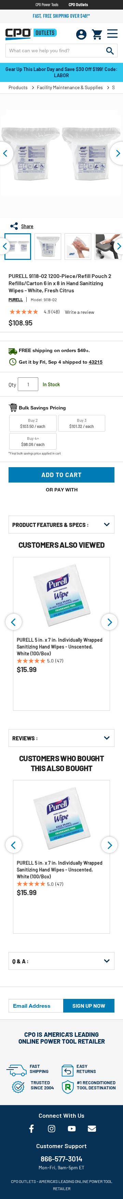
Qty (12, 384)
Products (18, 87)
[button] (17, 246)
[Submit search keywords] (110, 50)
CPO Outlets (78, 4)
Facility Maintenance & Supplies (70, 87)
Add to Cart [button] (61, 474)
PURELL (16, 299)
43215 (95, 362)
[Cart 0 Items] (97, 34)
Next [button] (109, 621)
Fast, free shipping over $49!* (61, 16)
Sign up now (88, 1005)
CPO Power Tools (47, 4)
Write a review (79, 312)
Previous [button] (13, 621)
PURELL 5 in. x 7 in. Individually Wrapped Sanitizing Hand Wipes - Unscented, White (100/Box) (59, 646)
